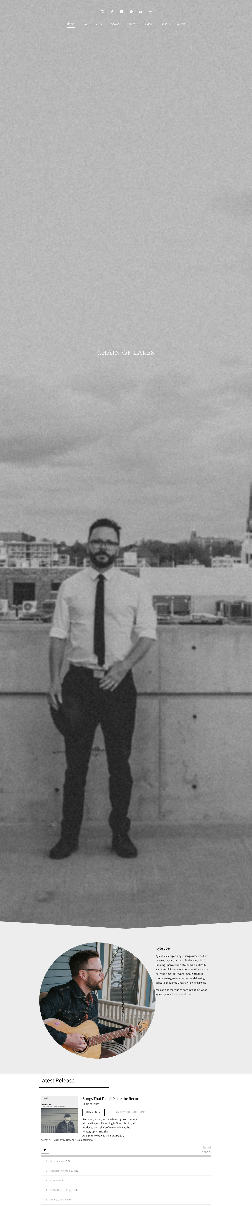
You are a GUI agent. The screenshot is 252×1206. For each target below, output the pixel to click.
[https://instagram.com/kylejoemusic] (102, 11)
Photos (132, 24)
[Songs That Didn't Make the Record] (59, 1114)
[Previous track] (204, 1147)
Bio (85, 24)
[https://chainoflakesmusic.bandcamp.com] (150, 11)
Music (99, 24)
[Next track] (209, 1147)
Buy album (93, 1112)
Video (148, 24)
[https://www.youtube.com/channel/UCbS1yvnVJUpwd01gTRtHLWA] (140, 11)
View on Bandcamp (132, 1112)
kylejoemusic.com (182, 994)
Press (163, 24)
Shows (115, 24)
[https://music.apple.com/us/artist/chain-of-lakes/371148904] (121, 11)
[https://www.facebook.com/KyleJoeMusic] (112, 11)
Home (70, 24)
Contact (180, 24)
